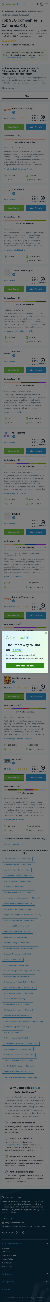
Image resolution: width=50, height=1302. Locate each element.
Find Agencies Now (25, 665)
